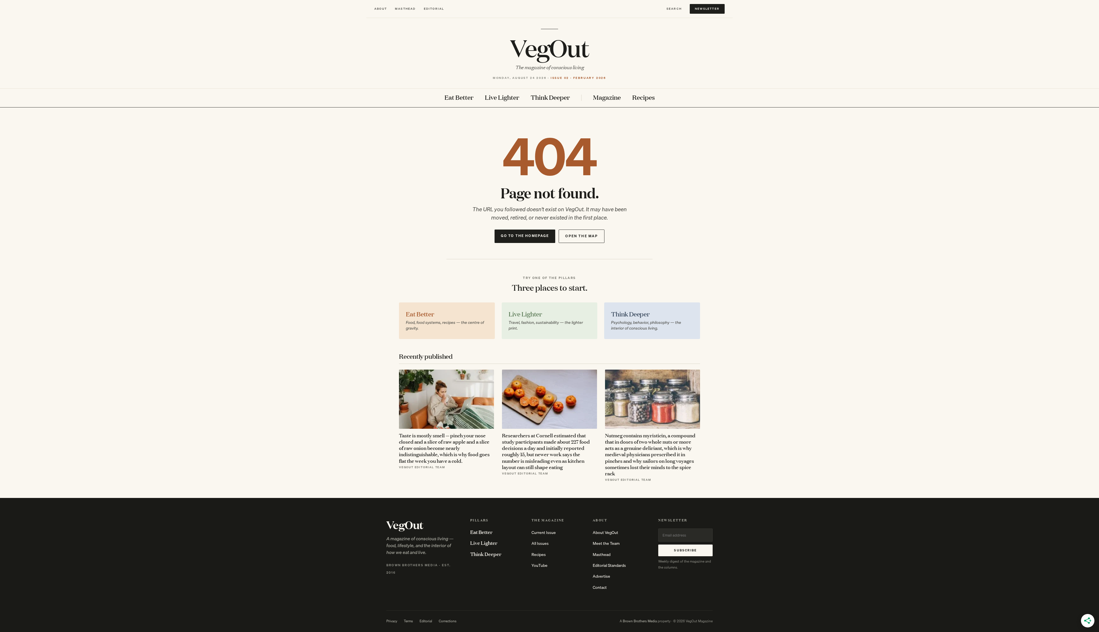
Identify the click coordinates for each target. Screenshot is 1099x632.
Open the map (581, 236)
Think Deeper (550, 97)
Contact (600, 587)
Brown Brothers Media (640, 621)
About (380, 9)
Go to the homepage (525, 235)
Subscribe (685, 550)
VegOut (549, 47)
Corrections (447, 621)
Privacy (391, 621)
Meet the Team (606, 543)
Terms (408, 621)
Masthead (405, 9)
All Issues (540, 543)
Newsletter (707, 8)
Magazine (607, 97)
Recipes (643, 97)
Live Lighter (502, 97)
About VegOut (605, 532)
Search (674, 9)
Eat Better (458, 97)
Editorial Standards (609, 565)
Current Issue (543, 532)
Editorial (434, 9)
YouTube (539, 565)
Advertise (601, 576)
